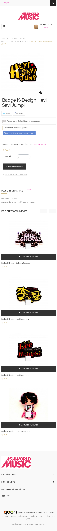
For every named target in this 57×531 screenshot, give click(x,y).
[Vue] (28, 246)
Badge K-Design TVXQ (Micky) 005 (15, 431)
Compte (6, 3)
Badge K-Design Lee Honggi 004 (15, 319)
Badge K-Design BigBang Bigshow (15, 263)
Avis (29, 189)
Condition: (9, 128)
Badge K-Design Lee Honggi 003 (15, 375)
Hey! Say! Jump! (39, 144)
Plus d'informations (12, 191)
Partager (19, 113)
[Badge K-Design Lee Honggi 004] (28, 293)
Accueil (4, 39)
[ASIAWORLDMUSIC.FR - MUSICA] (28, 16)
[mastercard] (8, 496)
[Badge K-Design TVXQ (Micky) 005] (28, 406)
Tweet (8, 113)
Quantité (7, 157)
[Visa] (3, 496)
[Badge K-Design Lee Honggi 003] (28, 350)
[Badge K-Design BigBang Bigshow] (28, 237)
